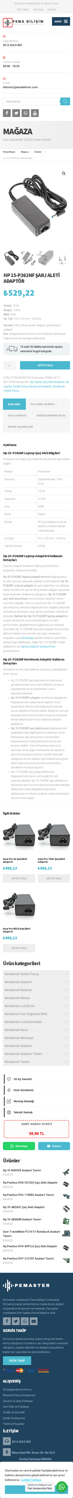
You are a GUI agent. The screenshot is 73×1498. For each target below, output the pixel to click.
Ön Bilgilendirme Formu (17, 1389)
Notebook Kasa (16, 1030)
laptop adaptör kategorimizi (38, 646)
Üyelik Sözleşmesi (14, 1418)
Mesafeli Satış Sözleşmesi (19, 1395)
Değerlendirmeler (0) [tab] (51, 415)
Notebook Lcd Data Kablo (23, 1022)
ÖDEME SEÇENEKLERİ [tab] (20, 426)
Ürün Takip (23, 9)
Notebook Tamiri (17, 1062)
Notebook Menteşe (19, 1038)
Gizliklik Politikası (31, 1479)
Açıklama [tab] (14, 404)
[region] (36, 1480)
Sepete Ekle (45, 365)
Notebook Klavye (17, 998)
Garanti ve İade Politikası (18, 1401)
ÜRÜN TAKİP (17, 1360)
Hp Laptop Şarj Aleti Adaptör (47, 382)
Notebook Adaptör (40, 386)
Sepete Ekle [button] (19, 878)
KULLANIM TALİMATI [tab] (42, 404)
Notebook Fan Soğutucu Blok (26, 1014)
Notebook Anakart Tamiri (23, 1054)
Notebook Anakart (18, 1046)
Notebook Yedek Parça (22, 974)
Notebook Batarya (18, 990)
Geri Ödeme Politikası (16, 1406)
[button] (63, 173)
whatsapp (27, 637)
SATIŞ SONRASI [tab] (17, 415)
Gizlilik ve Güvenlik (14, 1412)
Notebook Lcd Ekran (20, 1006)
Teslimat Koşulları (14, 1423)
